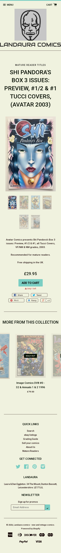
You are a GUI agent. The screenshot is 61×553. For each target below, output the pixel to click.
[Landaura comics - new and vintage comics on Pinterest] (34, 467)
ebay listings (30, 435)
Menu (10, 4)
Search (30, 431)
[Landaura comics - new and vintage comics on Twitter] (18, 467)
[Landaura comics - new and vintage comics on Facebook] (26, 467)
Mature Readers (30, 451)
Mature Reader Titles (30, 65)
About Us (30, 447)
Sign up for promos (28, 502)
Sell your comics (30, 443)
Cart (49, 4)
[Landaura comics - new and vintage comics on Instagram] (43, 467)
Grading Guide (30, 439)
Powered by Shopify (30, 528)
